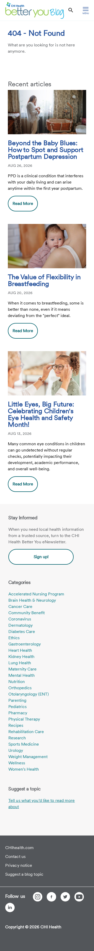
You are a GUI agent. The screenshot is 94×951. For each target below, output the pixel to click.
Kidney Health (21, 656)
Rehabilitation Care (26, 731)
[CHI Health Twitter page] (65, 896)
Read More (23, 203)
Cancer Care (20, 606)
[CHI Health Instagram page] (37, 896)
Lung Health (19, 662)
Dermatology (20, 625)
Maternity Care (22, 669)
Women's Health (23, 769)
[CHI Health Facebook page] (51, 896)
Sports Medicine (23, 744)
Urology (15, 750)
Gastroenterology (24, 644)
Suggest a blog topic (24, 874)
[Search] (71, 10)
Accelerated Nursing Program (36, 594)
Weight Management (28, 756)
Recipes (15, 725)
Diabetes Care (21, 631)
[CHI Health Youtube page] (79, 896)
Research (17, 737)
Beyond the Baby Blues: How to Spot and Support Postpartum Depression (45, 149)
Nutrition (16, 681)
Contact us (15, 856)
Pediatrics (17, 706)
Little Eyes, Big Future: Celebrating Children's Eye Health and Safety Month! (41, 414)
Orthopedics (20, 687)
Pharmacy (17, 712)
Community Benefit (26, 612)
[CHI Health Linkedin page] (10, 907)
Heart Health (20, 650)
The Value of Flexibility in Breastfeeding (44, 280)
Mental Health (21, 675)
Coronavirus (19, 619)
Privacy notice (18, 865)
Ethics (14, 637)
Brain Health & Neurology (32, 600)
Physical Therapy (24, 719)
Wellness (16, 762)
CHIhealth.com (19, 847)
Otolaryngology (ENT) (28, 694)
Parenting (17, 700)
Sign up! (41, 556)
